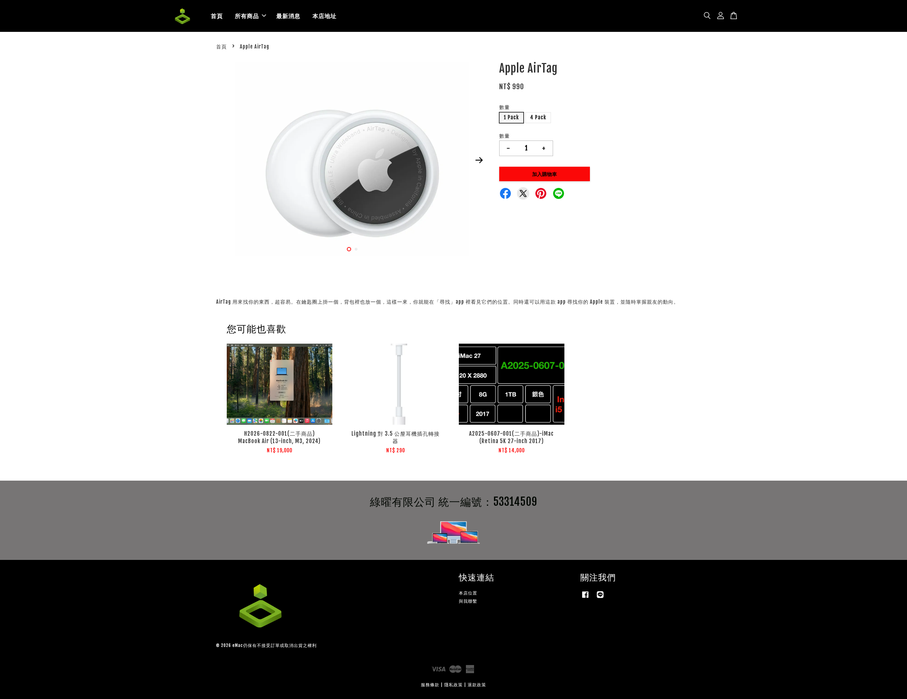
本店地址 (324, 15)
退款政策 (477, 684)
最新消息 (288, 15)
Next (479, 160)
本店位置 (468, 593)
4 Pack (538, 117)
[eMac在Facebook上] (585, 598)
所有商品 (247, 15)
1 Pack (511, 117)
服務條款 (430, 684)
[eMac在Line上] (600, 598)
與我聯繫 (468, 601)
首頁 (217, 15)
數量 (504, 107)
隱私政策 (453, 684)
